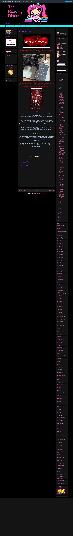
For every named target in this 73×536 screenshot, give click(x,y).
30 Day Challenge (59, 273)
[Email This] (35, 156)
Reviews (32, 25)
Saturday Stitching (59, 434)
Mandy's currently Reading (61, 41)
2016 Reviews (59, 246)
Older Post (51, 190)
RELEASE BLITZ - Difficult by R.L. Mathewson (61, 192)
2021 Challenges (59, 259)
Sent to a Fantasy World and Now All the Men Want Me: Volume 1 (61, 56)
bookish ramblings (59, 306)
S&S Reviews (59, 431)
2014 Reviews (59, 240)
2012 (59, 220)
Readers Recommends (60, 417)
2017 (59, 213)
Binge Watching (59, 279)
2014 (59, 217)
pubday (58, 406)
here (48, 83)
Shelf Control (59, 436)
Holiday (58, 364)
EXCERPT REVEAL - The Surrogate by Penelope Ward (62, 121)
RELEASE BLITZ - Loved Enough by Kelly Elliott (61, 184)
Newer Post (22, 190)
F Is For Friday (59, 342)
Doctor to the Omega (60, 51)
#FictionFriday (59, 228)
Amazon (33, 108)
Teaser (58, 454)
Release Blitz (59, 420)
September (60, 83)
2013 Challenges (59, 235)
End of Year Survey (60, 339)
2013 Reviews (59, 237)
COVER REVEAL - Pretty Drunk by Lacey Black (61, 148)
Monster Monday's (39, 158)
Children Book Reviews (60, 319)
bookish (58, 304)
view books (65, 35)
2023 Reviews (59, 265)
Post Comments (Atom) (39, 193)
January (60, 204)
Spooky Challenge (59, 437)
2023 (59, 205)
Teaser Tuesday (61, 132)
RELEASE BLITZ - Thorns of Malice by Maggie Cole (61, 146)
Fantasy (58, 344)
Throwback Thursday (60, 463)
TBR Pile (58, 452)
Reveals (58, 426)
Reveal (58, 425)
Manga (58, 379)
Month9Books (59, 390)
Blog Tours (58, 287)
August (60, 84)
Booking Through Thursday (61, 303)
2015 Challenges (59, 241)
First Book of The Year (60, 347)
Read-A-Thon (59, 415)
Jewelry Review (59, 372)
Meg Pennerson (59, 49)
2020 (59, 209)
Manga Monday (59, 381)
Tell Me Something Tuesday (61, 457)
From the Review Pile (60, 355)
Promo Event (59, 404)
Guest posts (58, 361)
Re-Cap (58, 409)
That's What (58, 460)
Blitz (57, 284)
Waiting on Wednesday (60, 474)
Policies (26, 25)
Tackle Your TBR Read (60, 451)
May (59, 88)
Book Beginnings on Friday (61, 293)
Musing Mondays (59, 392)
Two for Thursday (59, 473)
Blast (57, 281)
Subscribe (11, 44)
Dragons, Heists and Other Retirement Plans (61, 47)
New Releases (59, 398)
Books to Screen (59, 309)
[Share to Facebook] (37, 156)
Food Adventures (59, 350)
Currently (60, 198)
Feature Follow (59, 345)
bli (57, 282)
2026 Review (59, 271)
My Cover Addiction (60, 393)
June (59, 87)
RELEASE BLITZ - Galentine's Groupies (61, 127)
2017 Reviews (59, 249)
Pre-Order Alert (59, 401)
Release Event (59, 423)
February (60, 92)
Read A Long (59, 412)
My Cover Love (59, 395)
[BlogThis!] (36, 156)
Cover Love (58, 328)
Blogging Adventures (60, 290)
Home (8, 25)
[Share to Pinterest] (38, 156)
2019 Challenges (59, 254)
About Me (14, 25)
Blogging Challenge (60, 292)
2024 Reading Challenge (62, 30)
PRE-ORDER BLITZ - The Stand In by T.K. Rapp (62, 130)
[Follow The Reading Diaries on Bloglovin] (8, 52)
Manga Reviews (59, 382)
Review (58, 428)
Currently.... (58, 333)
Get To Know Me (59, 356)
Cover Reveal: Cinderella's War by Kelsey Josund (62, 158)
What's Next (58, 478)
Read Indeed (59, 414)
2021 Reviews (59, 260)
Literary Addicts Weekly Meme (61, 375)
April (59, 89)
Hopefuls (58, 366)
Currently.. (60, 143)
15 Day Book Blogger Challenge (62, 231)
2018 (59, 212)
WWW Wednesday (60, 483)
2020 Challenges (59, 257)
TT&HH (58, 471)
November (60, 80)
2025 (59, 76)
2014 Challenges (59, 238)
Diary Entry (58, 334)
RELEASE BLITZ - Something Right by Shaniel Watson (62, 151)
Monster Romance (48, 158)
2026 (59, 75)
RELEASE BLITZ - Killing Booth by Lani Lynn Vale (61, 100)
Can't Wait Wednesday (60, 316)
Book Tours (58, 301)
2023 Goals (20, 25)
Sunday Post (59, 442)
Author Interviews (40, 25)
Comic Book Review (60, 325)
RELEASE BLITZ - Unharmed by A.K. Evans (62, 182)
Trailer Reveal (59, 468)
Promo (58, 403)
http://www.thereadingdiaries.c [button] (30, 1)
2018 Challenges (59, 251)
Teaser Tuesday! (61, 106)
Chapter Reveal (59, 318)
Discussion (58, 336)
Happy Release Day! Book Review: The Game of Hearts (62, 112)
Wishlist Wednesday (60, 480)
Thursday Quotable (60, 465)
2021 (59, 208)
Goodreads (38, 108)
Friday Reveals (59, 353)
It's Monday (58, 369)
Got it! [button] (68, 1)
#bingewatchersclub (60, 225)
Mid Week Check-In (61, 123)
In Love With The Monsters (28, 158)
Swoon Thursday (59, 449)
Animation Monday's (60, 276)
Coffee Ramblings (59, 321)
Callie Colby (61, 61)
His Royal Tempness (60, 60)
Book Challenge (59, 298)
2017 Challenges (59, 248)
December (60, 79)
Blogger (39, 534)
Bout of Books (59, 312)
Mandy (12, 30)
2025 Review (59, 270)
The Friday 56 (59, 462)
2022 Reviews (59, 262)
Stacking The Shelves (60, 439)
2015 (59, 216)
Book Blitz (58, 295)
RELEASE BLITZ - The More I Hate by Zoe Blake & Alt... (62, 118)
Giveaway (58, 358)
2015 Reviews (59, 243)
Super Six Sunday (59, 445)
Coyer (58, 331)
